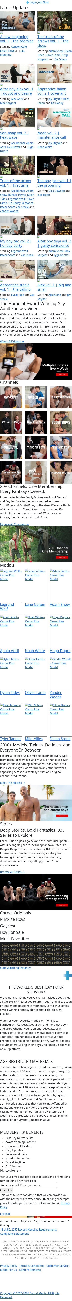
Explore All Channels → (14, 524)
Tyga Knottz (61, 255)
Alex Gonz (17, 99)
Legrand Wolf (16, 199)
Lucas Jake (17, 295)
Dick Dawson (56, 191)
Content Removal (30, 1270)
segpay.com (24, 1254)
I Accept (5, 1214)
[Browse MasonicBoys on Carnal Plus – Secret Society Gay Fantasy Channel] (36, 447)
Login (33, 2)
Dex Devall (13, 147)
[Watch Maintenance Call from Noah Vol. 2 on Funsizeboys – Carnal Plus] (54, 117)
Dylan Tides (7, 50)
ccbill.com (57, 1254)
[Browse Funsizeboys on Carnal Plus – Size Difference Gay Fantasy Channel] (36, 397)
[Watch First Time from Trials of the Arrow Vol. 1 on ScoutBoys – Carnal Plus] (17, 165)
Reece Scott (7, 207)
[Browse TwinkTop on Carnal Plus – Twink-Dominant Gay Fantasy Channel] (61, 447)
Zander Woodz (9, 211)
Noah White (44, 147)
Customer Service (57, 1266)
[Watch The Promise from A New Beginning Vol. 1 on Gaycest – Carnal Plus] (17, 21)
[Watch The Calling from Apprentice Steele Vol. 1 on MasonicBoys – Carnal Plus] (17, 269)
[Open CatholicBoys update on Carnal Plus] (17, 85)
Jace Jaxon (43, 195)
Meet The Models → (12, 783)
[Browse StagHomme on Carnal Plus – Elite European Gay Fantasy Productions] (11, 447)
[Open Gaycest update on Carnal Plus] (17, 32)
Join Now (43, 2)
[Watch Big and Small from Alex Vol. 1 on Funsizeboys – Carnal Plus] (54, 269)
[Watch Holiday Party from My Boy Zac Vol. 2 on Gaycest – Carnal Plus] (17, 225)
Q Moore (27, 203)
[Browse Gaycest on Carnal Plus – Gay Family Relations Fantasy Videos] (11, 397)
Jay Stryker (54, 99)
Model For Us (8, 1270)
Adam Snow (55, 51)
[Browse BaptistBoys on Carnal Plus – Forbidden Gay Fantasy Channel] (61, 397)
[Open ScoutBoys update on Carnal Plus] (54, 32)
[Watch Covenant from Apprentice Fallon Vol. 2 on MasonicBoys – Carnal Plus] (54, 73)
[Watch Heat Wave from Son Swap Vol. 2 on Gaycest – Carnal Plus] (17, 117)
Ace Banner (18, 143)
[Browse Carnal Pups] (11, 472)
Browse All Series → (12, 872)
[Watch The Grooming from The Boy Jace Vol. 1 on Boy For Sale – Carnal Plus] (54, 165)
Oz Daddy (57, 103)
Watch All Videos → (12, 341)
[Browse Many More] (61, 472)
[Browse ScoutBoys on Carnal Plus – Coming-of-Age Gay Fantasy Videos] (61, 422)
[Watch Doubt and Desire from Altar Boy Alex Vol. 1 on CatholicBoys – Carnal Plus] (17, 73)
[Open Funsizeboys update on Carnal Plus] (54, 129)
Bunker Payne (17, 195)
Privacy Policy (8, 1266)
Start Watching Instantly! (15, 968)
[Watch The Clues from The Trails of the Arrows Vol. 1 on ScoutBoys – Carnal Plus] (54, 21)
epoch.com (40, 1254)
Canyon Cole (19, 46)
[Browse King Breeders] (36, 472)
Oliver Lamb (53, 55)
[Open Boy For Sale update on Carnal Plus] (54, 177)
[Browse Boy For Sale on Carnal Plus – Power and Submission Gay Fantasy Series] (36, 422)
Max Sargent (8, 103)
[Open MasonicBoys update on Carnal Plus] (54, 85)
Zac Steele (60, 59)
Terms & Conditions (31, 1266)
